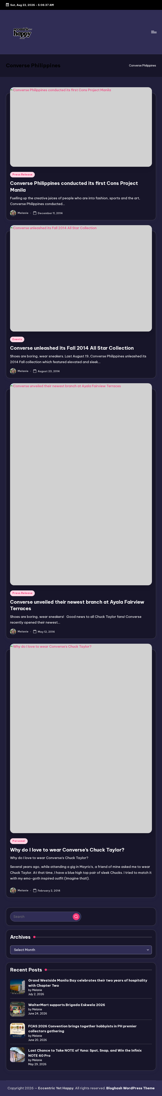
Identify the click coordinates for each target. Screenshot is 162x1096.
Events (17, 339)
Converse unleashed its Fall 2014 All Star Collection (72, 348)
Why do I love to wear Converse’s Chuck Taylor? (67, 850)
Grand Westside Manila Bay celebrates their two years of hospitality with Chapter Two (87, 983)
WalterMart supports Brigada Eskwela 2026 (66, 1005)
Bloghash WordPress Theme (130, 1088)
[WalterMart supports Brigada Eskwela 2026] (17, 1009)
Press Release (22, 174)
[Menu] (153, 32)
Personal (18, 840)
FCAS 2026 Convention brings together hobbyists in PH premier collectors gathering (82, 1028)
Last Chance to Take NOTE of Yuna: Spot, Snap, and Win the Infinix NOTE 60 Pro (85, 1053)
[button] (76, 916)
